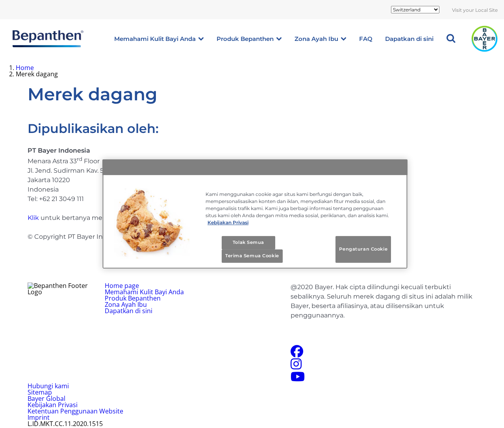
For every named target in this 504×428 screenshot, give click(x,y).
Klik (33, 217)
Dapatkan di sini (409, 38)
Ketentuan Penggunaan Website (75, 411)
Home (25, 67)
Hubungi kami (48, 386)
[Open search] (451, 38)
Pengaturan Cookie (363, 249)
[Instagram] (296, 366)
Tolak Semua (248, 242)
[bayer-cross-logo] (484, 39)
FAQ (365, 38)
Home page (122, 285)
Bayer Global (46, 398)
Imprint (39, 417)
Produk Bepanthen (245, 38)
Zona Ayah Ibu (316, 38)
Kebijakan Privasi (53, 404)
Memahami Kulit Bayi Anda (155, 38)
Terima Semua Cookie (252, 255)
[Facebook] (297, 353)
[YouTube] (298, 378)
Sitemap (40, 392)
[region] (255, 214)
